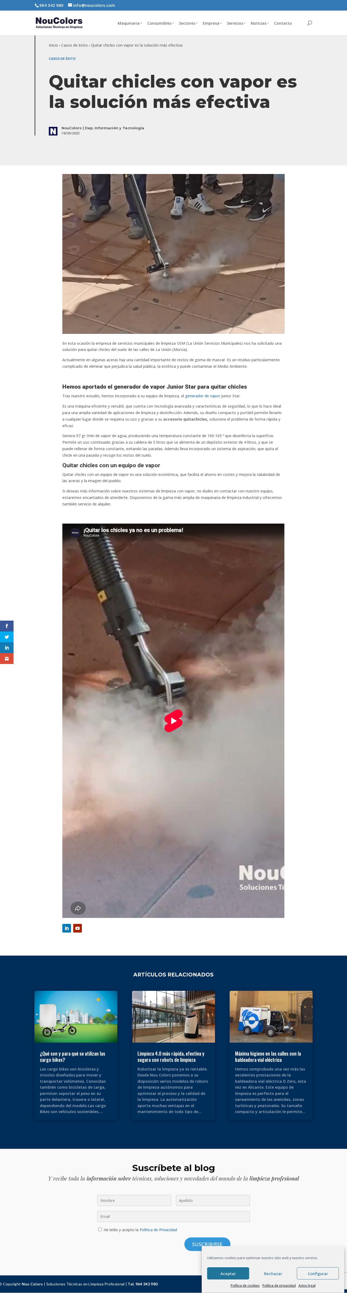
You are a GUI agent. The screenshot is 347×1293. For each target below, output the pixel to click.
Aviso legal (307, 1285)
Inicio (53, 45)
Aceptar (228, 1273)
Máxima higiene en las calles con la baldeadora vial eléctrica (268, 1056)
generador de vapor (203, 395)
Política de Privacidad (158, 1229)
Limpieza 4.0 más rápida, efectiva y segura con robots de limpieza (170, 1056)
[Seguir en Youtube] (77, 928)
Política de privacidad (279, 1285)
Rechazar (273, 1273)
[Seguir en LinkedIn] (66, 928)
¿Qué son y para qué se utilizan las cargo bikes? (72, 1056)
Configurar (318, 1273)
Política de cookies (245, 1285)
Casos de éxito (74, 45)
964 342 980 (51, 5)
